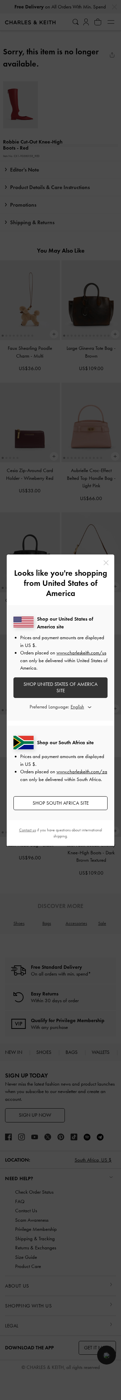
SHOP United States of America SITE (60, 687)
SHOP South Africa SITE (61, 803)
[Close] (106, 563)
